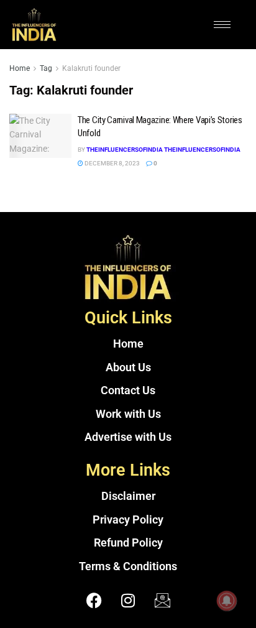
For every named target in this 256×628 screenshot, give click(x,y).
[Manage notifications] (227, 601)
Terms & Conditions (128, 566)
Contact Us (128, 390)
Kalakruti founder (91, 68)
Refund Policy (128, 543)
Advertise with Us (128, 437)
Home (19, 68)
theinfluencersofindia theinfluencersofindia (163, 149)
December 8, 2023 (111, 163)
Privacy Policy (128, 520)
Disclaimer (128, 496)
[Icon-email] (162, 600)
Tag (46, 68)
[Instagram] (128, 600)
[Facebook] (93, 600)
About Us (128, 367)
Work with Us (128, 414)
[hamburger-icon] (222, 25)
